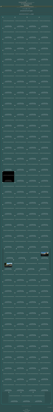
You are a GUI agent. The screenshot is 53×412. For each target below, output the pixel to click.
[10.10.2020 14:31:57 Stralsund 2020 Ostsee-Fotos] (45, 329)
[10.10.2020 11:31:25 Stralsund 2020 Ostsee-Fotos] (44, 20)
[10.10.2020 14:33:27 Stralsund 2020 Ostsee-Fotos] (32, 340)
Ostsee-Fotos (26, 5)
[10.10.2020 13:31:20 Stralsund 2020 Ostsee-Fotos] (32, 208)
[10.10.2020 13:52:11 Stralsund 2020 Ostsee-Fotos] (10, 252)
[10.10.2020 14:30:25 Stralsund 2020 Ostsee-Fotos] (8, 329)
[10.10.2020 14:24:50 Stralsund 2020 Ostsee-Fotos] (8, 307)
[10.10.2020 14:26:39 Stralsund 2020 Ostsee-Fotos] (32, 307)
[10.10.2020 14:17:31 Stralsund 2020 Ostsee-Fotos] (20, 274)
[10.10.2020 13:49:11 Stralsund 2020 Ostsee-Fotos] (8, 241)
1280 (9, 26)
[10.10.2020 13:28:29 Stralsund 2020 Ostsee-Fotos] (32, 197)
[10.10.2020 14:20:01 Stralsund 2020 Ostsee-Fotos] (8, 285)
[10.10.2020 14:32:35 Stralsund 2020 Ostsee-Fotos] (8, 340)
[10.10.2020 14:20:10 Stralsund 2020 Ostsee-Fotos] (20, 285)
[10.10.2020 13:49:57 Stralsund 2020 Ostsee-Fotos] (32, 241)
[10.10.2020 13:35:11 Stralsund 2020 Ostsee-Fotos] (8, 230)
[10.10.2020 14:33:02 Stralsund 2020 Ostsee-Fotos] (20, 340)
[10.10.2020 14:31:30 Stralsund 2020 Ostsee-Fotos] (32, 329)
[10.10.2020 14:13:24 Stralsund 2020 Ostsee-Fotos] (31, 263)
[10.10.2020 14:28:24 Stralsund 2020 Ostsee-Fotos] (8, 318)
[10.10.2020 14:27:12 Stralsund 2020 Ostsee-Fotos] (45, 307)
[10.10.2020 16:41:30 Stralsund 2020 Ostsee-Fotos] (26, 395)
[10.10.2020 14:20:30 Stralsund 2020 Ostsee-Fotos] (45, 285)
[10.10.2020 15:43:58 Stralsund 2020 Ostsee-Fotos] (32, 373)
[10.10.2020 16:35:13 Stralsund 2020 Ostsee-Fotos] (20, 384)
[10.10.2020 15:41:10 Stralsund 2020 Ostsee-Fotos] (32, 362)
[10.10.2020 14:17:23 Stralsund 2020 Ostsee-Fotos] (8, 274)
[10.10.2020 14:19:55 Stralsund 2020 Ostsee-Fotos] (45, 274)
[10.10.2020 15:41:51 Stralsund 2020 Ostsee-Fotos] (8, 373)
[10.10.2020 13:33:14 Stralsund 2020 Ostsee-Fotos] (20, 219)
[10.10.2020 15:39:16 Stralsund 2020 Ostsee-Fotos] (20, 362)
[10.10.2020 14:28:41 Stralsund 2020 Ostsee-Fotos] (20, 318)
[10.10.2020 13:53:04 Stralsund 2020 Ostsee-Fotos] (34, 252)
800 (6, 26)
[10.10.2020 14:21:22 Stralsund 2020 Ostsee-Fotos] (8, 296)
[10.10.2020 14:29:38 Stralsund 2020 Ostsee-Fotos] (32, 318)
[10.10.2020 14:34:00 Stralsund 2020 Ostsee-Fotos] (45, 340)
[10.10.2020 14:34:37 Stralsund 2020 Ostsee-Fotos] (8, 351)
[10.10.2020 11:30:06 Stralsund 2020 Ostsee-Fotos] (8, 20)
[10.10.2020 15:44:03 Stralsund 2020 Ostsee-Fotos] (45, 373)
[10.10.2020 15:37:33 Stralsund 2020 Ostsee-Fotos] (8, 362)
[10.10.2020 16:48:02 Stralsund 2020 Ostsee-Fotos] (38, 395)
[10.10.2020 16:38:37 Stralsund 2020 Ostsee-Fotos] (14, 395)
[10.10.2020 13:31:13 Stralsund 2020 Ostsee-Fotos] (20, 208)
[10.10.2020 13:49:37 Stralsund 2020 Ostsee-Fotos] (20, 241)
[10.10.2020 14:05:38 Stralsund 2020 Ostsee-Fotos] (8, 263)
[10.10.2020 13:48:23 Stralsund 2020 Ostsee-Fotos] (45, 230)
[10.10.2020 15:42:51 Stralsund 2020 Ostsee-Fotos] (20, 373)
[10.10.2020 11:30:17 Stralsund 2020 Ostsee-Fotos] (32, 20)
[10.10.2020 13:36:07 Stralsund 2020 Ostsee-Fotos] (20, 230)
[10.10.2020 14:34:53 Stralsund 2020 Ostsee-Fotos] (20, 351)
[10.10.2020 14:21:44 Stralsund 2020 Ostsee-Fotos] (20, 296)
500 (5, 26)
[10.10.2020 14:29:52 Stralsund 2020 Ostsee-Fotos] (45, 318)
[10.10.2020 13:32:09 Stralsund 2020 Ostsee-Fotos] (45, 208)
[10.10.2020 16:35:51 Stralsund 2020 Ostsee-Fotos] (32, 384)
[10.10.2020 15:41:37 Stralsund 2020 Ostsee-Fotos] (45, 362)
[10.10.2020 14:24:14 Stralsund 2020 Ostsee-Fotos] (45, 296)
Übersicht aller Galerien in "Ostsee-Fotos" (24, 14)
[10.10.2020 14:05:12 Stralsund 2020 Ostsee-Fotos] (45, 252)
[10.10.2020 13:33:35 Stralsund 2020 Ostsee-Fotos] (32, 219)
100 (31, 14)
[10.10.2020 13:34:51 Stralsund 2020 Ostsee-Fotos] (45, 219)
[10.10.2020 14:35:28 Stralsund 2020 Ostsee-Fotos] (45, 351)
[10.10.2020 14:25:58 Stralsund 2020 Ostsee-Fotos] (20, 307)
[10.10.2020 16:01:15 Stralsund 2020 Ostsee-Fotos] (8, 384)
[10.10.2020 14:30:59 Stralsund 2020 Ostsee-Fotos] (20, 329)
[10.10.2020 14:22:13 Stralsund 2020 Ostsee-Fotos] (32, 296)
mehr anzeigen (31, 7)
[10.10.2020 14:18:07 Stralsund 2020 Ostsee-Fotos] (32, 274)
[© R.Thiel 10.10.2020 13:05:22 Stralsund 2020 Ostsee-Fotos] (26, 6)
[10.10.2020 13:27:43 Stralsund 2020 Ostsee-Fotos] (8, 197)
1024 (8, 26)
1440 (11, 26)
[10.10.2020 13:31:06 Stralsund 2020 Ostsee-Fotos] (8, 208)
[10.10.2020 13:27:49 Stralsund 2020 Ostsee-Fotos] (20, 197)
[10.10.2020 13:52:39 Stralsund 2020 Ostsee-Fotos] (22, 252)
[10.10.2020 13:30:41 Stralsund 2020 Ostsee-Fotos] (45, 197)
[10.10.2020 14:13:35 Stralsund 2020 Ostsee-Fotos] (43, 263)
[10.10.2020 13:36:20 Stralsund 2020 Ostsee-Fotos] (32, 230)
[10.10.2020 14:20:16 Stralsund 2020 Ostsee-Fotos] (32, 285)
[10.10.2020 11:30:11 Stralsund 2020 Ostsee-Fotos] (20, 20)
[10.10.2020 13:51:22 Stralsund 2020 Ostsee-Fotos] (45, 241)
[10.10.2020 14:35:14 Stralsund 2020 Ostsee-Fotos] (32, 351)
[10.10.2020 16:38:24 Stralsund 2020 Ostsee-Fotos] (45, 384)
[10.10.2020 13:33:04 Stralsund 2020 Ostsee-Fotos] (8, 219)
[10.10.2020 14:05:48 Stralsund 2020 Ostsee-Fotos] (19, 263)
